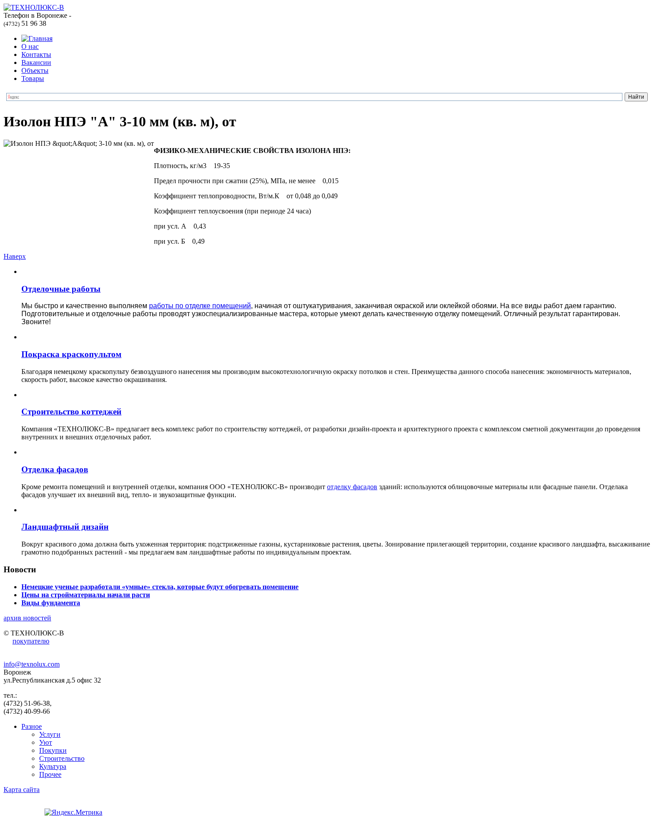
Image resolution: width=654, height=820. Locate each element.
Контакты (36, 54)
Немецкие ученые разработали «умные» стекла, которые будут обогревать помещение (160, 587)
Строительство (62, 758)
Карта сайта (22, 789)
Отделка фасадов (54, 469)
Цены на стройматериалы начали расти (85, 595)
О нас (30, 46)
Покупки (53, 750)
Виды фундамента (50, 603)
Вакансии (36, 62)
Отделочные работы (61, 288)
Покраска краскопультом (71, 354)
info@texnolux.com (32, 664)
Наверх (15, 256)
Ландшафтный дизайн (65, 526)
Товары (32, 78)
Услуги (50, 734)
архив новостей (27, 618)
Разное (31, 726)
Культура (52, 766)
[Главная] (36, 38)
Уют (45, 742)
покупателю (30, 641)
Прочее (50, 774)
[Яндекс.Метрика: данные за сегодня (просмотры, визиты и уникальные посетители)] (73, 812)
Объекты (34, 70)
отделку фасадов (352, 486)
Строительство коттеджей (71, 411)
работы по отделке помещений (200, 306)
